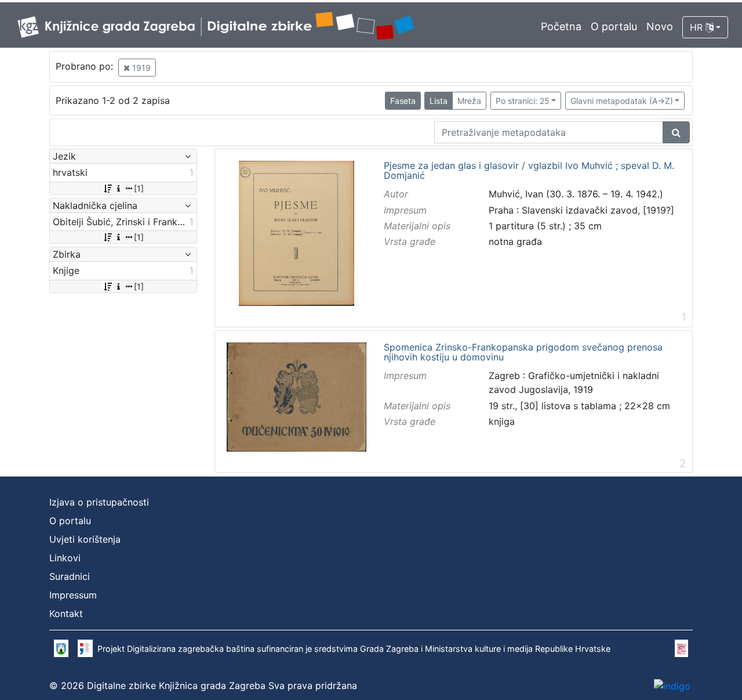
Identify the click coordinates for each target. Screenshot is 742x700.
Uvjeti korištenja (85, 539)
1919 (140, 68)
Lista (439, 101)
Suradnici (69, 576)
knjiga (502, 421)
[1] (139, 188)
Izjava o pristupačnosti (99, 502)
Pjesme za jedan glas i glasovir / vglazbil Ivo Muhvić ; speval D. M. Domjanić (529, 171)
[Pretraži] (676, 132)
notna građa (515, 241)
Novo (659, 26)
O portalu (614, 26)
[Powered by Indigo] (672, 685)
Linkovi (65, 558)
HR (697, 27)
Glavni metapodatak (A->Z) (621, 101)
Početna (561, 26)
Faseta (403, 101)
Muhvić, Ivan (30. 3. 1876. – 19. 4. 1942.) (576, 194)
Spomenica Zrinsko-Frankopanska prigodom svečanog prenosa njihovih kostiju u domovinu (523, 352)
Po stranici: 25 (523, 101)
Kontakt (66, 613)
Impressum (73, 595)
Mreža (469, 101)
